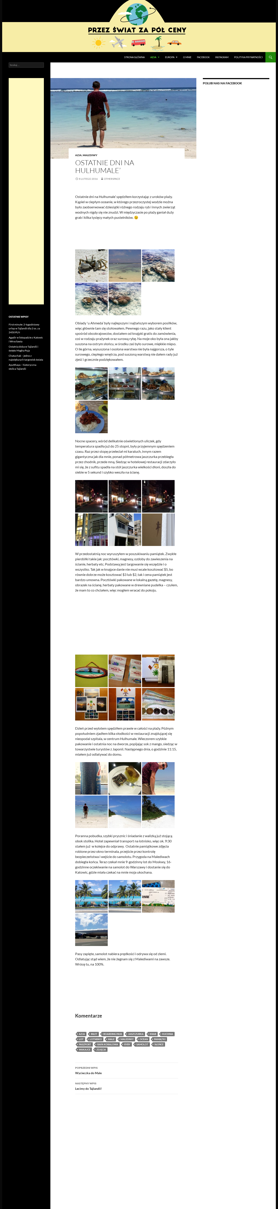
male (111, 1039)
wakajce (84, 1049)
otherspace (112, 178)
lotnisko (96, 1039)
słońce (159, 1044)
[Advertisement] (126, 236)
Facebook (203, 57)
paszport (85, 1044)
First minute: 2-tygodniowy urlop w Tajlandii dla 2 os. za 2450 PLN (24, 328)
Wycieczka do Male (88, 1070)
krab (153, 1034)
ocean (144, 1039)
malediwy (127, 1039)
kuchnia (167, 1034)
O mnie (187, 57)
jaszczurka (136, 1034)
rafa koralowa (107, 1044)
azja (82, 1034)
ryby (127, 1044)
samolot (142, 1044)
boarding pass (112, 1034)
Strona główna (134, 57)
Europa (169, 57)
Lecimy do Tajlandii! (88, 1086)
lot (81, 1039)
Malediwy (90, 155)
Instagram (221, 57)
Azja (153, 57)
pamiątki (159, 1039)
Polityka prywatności (248, 57)
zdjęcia (101, 1049)
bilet (94, 1034)
